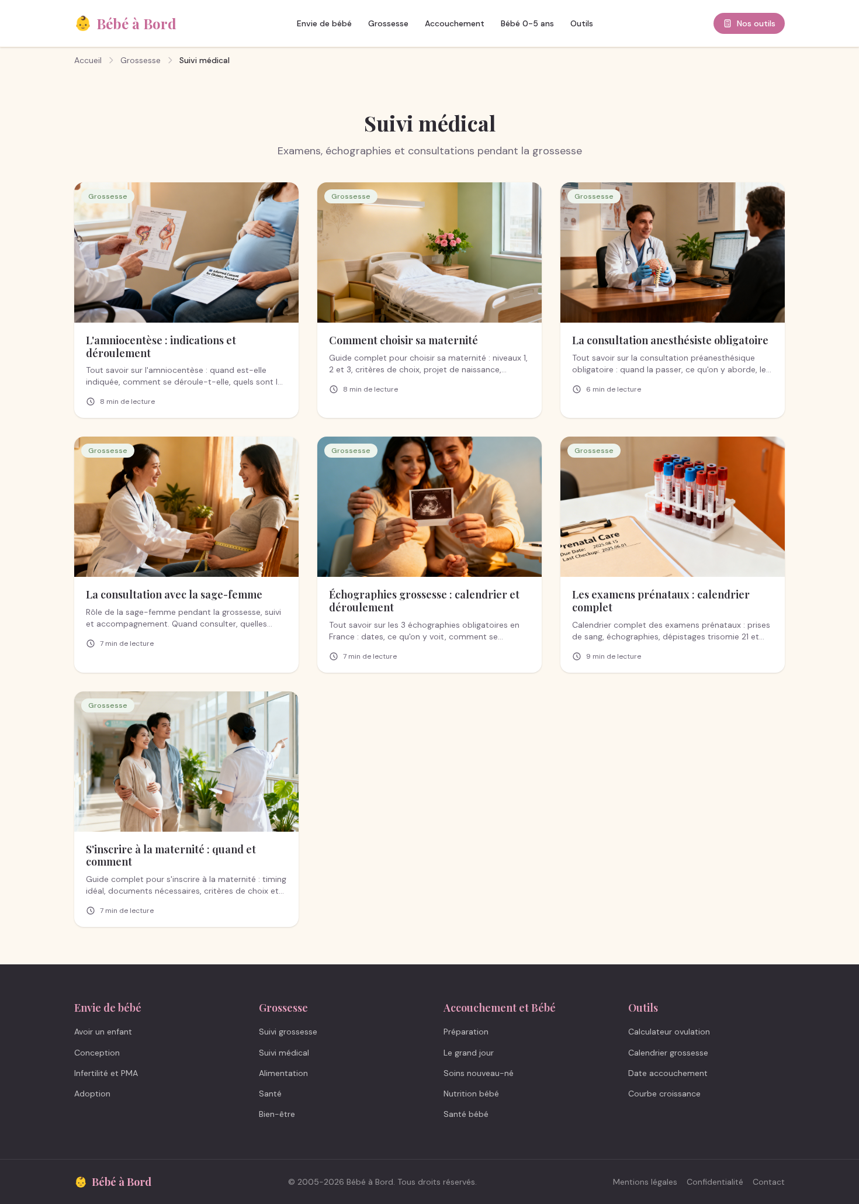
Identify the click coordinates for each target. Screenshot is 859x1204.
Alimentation (283, 1073)
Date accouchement (668, 1073)
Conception (97, 1052)
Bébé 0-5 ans (527, 23)
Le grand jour (469, 1052)
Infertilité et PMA (106, 1073)
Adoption (92, 1093)
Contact (769, 1182)
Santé (270, 1093)
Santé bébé (466, 1114)
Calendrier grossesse (668, 1052)
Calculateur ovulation (669, 1031)
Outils (581, 23)
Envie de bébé (324, 23)
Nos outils (756, 23)
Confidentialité (715, 1182)
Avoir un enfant (103, 1031)
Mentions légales (645, 1182)
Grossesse (388, 23)
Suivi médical (284, 1052)
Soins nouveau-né (479, 1073)
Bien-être (277, 1114)
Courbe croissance (664, 1093)
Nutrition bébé (471, 1093)
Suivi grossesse (288, 1031)
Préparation (466, 1031)
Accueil (88, 60)
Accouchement (454, 23)
